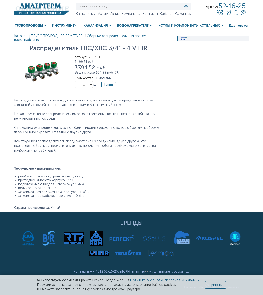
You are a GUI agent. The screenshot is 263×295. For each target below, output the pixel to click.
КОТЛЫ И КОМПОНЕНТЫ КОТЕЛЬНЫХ (189, 26)
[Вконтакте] (220, 12)
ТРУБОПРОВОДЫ (29, 26)
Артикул (81, 57)
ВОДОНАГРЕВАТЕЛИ (133, 26)
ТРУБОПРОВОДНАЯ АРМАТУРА (56, 36)
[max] (236, 14)
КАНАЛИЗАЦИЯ (96, 26)
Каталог (20, 36)
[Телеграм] (228, 13)
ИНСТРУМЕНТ (63, 26)
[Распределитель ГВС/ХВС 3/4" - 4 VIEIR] (41, 91)
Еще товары (238, 26)
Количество (84, 78)
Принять (215, 285)
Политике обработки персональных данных (164, 280)
